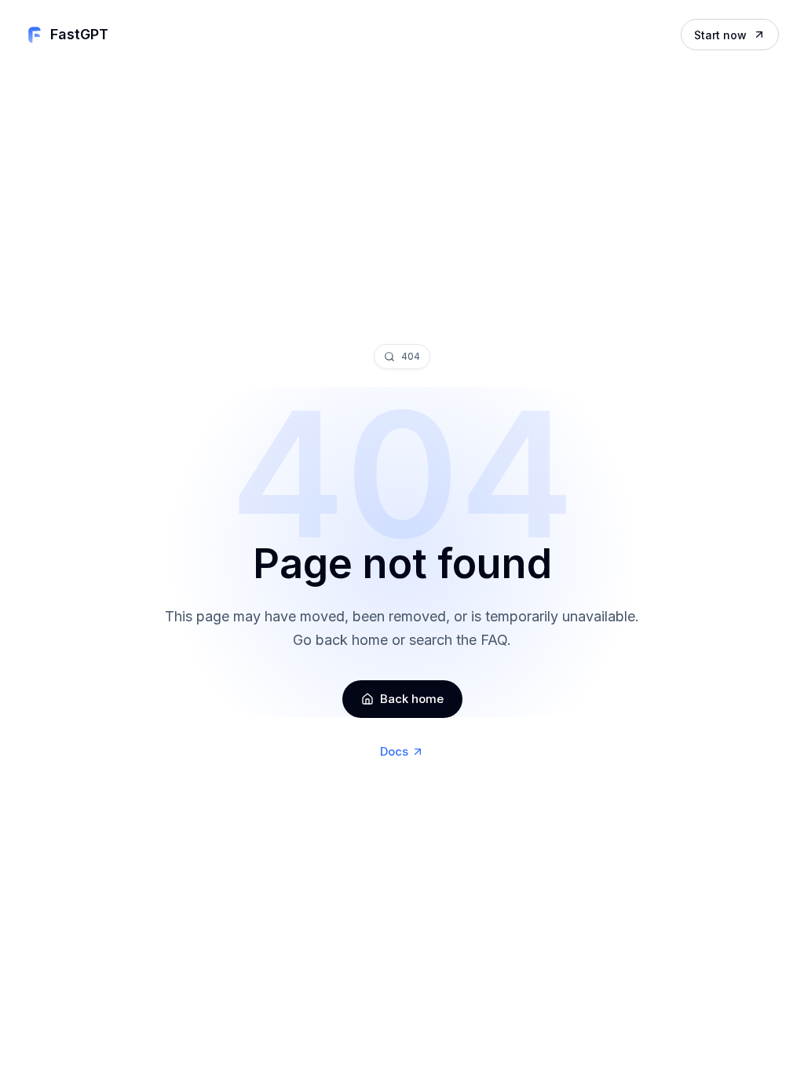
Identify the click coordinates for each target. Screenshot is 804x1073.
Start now (720, 35)
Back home (412, 698)
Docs (394, 751)
